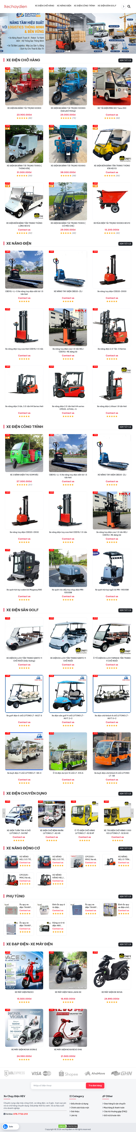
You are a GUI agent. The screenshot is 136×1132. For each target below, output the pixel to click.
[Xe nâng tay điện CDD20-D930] (112, 270)
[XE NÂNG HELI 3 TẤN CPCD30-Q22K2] (110, 861)
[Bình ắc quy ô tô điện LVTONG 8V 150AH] (44, 909)
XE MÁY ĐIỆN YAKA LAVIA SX (68, 992)
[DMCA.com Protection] (68, 1126)
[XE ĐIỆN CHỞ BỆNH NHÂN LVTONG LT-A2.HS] (18, 814)
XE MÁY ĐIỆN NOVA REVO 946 (68, 1049)
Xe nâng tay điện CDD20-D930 (111, 291)
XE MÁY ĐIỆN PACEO (24, 992)
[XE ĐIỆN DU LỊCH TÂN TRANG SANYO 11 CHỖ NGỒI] (68, 636)
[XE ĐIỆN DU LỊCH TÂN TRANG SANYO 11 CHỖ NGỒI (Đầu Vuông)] (24, 636)
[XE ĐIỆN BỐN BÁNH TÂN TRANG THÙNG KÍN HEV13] (112, 144)
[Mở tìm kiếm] (129, 6)
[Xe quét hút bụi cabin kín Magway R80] (24, 568)
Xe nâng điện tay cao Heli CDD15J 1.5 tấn (24, 349)
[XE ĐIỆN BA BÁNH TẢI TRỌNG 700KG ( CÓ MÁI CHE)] (68, 201)
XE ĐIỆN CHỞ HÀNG (23, 60)
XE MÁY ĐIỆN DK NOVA (111, 992)
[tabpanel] (68, 31)
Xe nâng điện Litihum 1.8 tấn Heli (112, 406)
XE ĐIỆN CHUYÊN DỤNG (26, 793)
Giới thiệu (75, 1111)
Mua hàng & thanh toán (114, 1107)
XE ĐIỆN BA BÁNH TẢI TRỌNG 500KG (24, 108)
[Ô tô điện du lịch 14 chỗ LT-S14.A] (68, 751)
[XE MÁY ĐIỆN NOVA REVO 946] (68, 1028)
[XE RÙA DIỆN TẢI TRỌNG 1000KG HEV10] (112, 201)
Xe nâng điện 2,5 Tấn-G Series (112, 349)
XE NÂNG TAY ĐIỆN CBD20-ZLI (68, 291)
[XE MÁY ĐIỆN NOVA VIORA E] (24, 1028)
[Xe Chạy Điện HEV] (15, 6)
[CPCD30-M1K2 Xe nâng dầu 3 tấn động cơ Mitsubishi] (77, 861)
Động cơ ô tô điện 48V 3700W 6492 (58, 925)
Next (132, 813)
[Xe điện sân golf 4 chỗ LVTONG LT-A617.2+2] (68, 694)
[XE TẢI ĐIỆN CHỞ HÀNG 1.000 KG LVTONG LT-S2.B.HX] (84, 814)
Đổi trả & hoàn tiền (112, 1115)
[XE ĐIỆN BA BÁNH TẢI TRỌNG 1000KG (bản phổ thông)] (68, 86)
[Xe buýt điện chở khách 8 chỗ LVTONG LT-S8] (112, 751)
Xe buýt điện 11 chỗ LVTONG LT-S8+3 (24, 773)
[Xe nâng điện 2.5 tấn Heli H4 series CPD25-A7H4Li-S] (68, 385)
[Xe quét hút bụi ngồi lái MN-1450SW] (112, 568)
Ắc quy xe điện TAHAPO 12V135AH (25, 907)
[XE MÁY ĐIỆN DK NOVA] (112, 970)
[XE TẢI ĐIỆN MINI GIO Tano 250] (112, 86)
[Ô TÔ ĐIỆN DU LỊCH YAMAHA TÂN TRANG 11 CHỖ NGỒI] (112, 636)
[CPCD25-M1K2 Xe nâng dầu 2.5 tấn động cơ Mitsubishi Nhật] (11, 880)
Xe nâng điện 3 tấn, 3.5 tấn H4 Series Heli (24, 406)
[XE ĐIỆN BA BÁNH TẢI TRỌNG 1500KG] (68, 144)
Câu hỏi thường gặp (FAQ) (115, 1111)
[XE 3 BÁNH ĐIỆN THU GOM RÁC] (24, 453)
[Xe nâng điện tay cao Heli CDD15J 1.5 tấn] (24, 327)
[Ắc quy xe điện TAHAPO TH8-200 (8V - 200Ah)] (77, 909)
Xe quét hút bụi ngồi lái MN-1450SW (112, 590)
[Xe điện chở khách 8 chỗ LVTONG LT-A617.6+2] (112, 694)
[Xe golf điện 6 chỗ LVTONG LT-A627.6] (24, 694)
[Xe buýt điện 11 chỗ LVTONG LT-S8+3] (24, 751)
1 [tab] (67, 51)
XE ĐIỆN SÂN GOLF (22, 610)
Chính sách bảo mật (80, 1107)
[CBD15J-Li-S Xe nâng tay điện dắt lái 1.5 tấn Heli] (24, 270)
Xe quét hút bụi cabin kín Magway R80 (24, 590)
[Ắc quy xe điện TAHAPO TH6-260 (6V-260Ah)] (11, 928)
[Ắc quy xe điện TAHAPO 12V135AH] (11, 909)
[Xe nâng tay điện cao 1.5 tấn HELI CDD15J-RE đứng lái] (68, 327)
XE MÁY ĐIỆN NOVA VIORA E (24, 1049)
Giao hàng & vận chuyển (115, 1103)
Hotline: (17, 1114)
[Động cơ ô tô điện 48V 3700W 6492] (44, 928)
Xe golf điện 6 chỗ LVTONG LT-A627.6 (24, 715)
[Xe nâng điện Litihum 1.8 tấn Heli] (112, 385)
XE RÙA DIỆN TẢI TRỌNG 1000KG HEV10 (112, 223)
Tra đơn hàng (95, 1085)
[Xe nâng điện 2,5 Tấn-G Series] (112, 327)
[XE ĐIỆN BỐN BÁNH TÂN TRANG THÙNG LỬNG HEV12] (24, 201)
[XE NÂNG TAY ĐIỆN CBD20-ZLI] (68, 270)
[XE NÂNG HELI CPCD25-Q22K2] (44, 880)
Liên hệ (74, 1115)
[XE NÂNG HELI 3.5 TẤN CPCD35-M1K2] (11, 861)
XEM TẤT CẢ (125, 60)
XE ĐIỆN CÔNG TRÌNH (24, 426)
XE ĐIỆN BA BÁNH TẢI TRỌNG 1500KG (68, 165)
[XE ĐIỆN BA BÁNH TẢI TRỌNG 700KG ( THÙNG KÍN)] (24, 144)
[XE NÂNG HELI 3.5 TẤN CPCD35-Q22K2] (44, 861)
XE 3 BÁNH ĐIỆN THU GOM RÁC (24, 475)
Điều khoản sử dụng (79, 1103)
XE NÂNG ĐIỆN (18, 243)
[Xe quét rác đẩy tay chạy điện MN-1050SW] (68, 568)
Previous (4, 813)
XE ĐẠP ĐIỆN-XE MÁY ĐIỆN (29, 944)
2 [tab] (69, 51)
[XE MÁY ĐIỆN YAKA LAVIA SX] (68, 970)
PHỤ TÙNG (15, 896)
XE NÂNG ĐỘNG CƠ (23, 848)
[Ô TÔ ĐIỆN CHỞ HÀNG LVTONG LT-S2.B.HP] (51, 814)
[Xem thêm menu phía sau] (123, 6)
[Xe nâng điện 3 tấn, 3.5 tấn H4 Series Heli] (24, 385)
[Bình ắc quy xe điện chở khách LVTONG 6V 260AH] (110, 909)
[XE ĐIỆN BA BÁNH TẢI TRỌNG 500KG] (24, 86)
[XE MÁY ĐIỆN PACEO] (24, 970)
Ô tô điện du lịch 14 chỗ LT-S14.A (68, 773)
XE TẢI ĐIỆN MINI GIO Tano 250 (111, 108)
